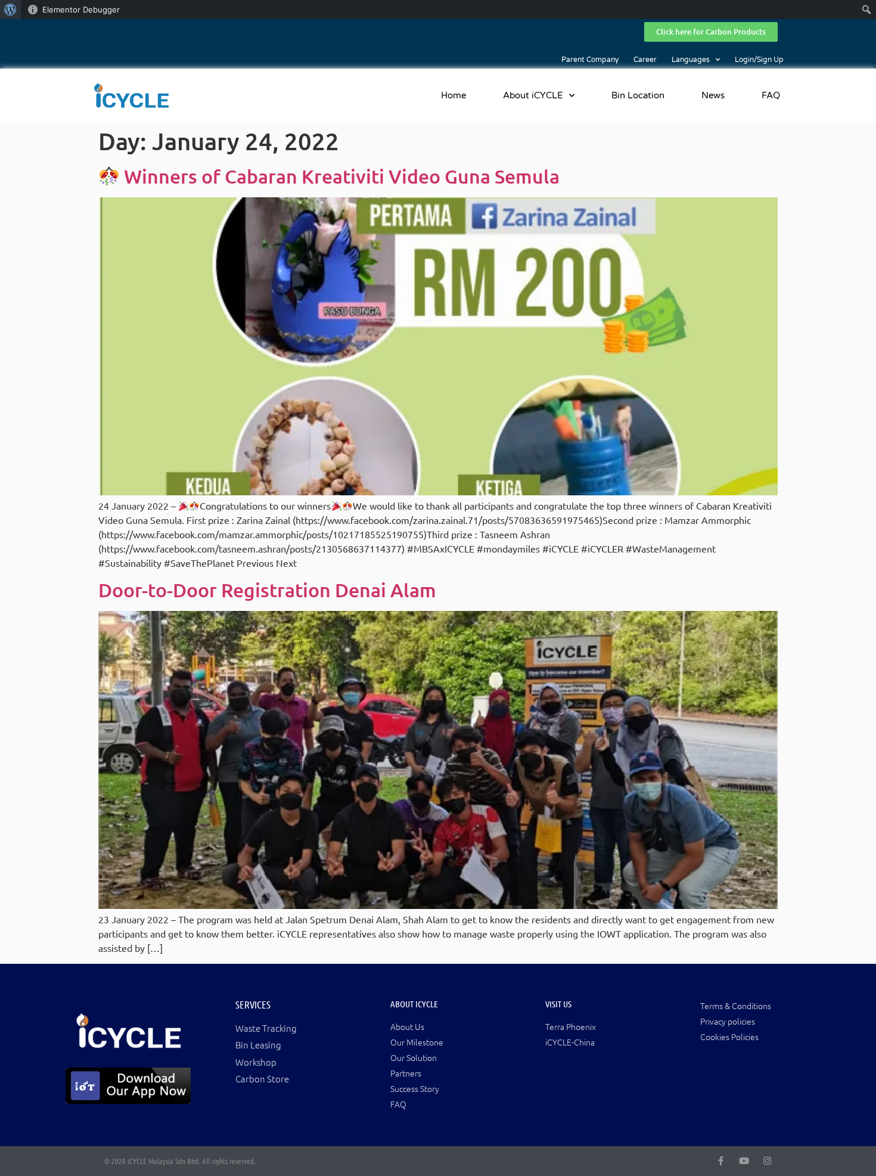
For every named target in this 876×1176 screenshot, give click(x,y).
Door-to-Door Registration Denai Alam (267, 589)
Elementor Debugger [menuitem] (81, 9)
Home (453, 95)
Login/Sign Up (759, 59)
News (713, 95)
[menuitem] (10, 9)
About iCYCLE (533, 95)
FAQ (771, 95)
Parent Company (590, 59)
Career (645, 59)
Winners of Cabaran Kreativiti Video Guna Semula (340, 176)
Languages (691, 59)
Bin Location (637, 95)
